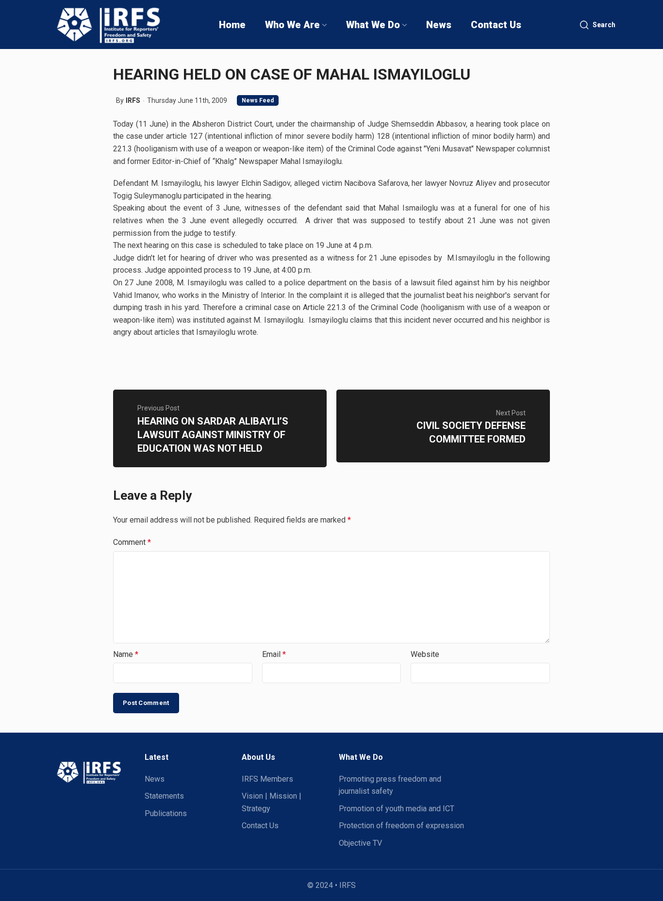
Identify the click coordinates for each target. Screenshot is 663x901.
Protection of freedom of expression (401, 825)
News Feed (258, 100)
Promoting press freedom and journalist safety (390, 785)
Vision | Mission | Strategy (271, 802)
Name (125, 654)
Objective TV (360, 843)
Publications (166, 813)
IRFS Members (267, 779)
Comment (132, 542)
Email (274, 654)
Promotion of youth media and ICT (396, 808)
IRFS (133, 100)
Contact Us (260, 825)
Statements (164, 796)
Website (425, 654)
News (155, 779)
